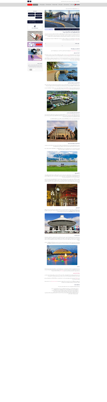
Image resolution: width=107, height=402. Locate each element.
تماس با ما (72, 1)
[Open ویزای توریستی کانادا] (39, 4)
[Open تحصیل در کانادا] (58, 4)
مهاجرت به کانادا (62, 270)
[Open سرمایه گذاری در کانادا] (63, 4)
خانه (78, 8)
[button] (30, 1)
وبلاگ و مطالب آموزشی (63, 1)
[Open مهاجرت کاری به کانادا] (45, 4)
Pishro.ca (77, 278)
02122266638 (77, 1)
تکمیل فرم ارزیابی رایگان (54, 281)
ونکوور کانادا (76, 39)
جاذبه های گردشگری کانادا (74, 50)
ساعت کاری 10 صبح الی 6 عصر (32, 22)
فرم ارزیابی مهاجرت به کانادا (35, 28)
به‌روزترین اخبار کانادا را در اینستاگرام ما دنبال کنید (35, 31)
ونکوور (69, 54)
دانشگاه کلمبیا (69, 114)
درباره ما (74, 1)
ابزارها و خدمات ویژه (68, 1)
